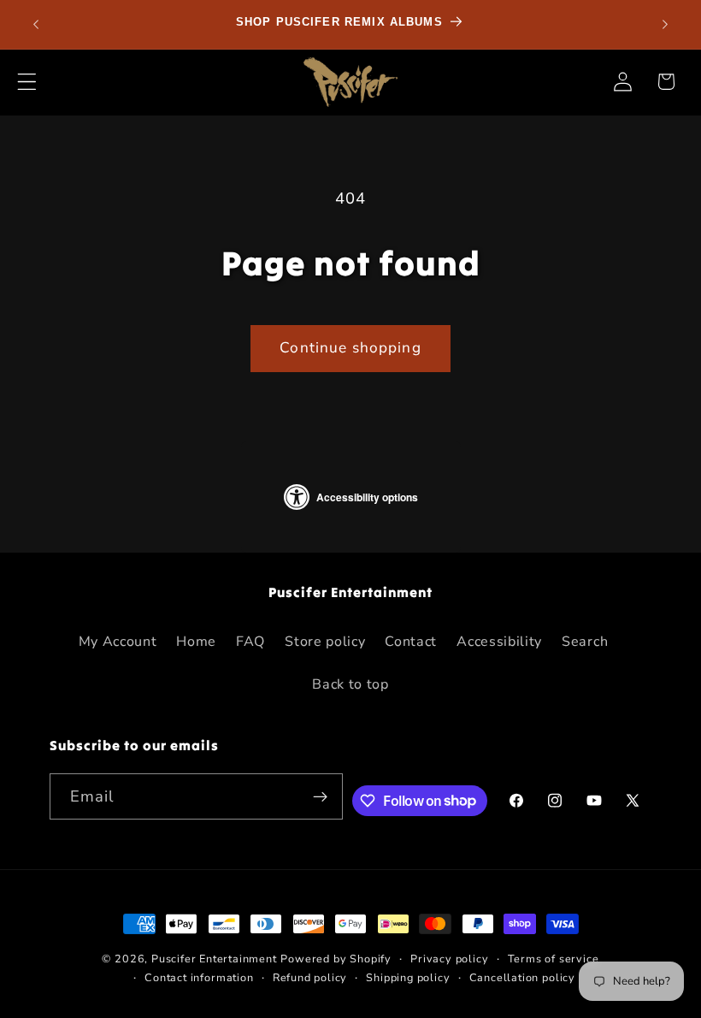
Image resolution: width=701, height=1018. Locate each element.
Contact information (198, 977)
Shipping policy (408, 977)
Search (585, 641)
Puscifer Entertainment (214, 958)
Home (196, 641)
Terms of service (553, 958)
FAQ (250, 641)
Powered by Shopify (336, 958)
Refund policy (310, 977)
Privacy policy (449, 958)
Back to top (350, 684)
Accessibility (499, 641)
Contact (411, 641)
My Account (118, 641)
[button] (27, 82)
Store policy (325, 641)
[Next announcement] (665, 24)
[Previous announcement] (36, 24)
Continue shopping (350, 348)
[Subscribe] (320, 796)
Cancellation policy (522, 977)
